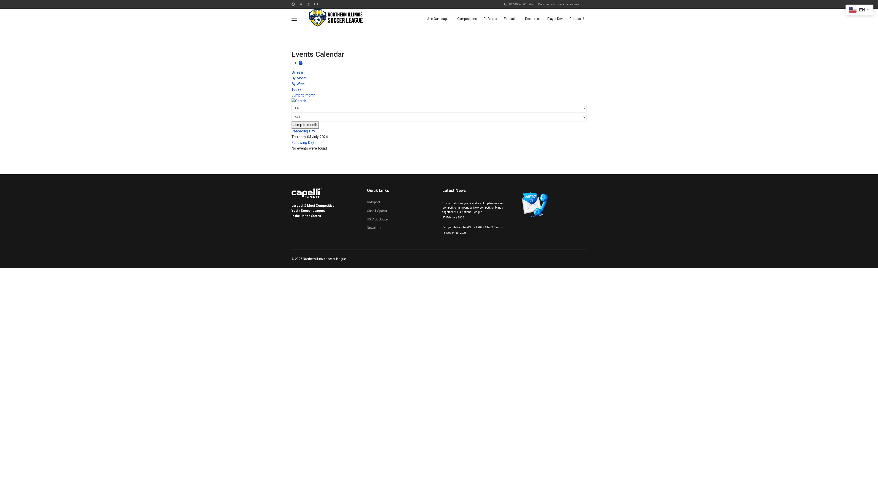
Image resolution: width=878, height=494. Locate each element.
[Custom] (316, 4)
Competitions (467, 19)
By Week (299, 84)
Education (511, 19)
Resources (533, 19)
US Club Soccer (378, 219)
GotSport (373, 202)
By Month (299, 78)
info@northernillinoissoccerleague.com (558, 4)
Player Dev (555, 19)
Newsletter (375, 228)
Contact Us (577, 19)
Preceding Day (303, 131)
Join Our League (438, 19)
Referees (490, 19)
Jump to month (303, 95)
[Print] (300, 63)
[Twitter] (300, 4)
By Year (297, 72)
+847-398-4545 (516, 4)
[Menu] (294, 19)
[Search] (439, 101)
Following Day (303, 142)
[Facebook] (293, 4)
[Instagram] (308, 4)
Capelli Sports (377, 211)
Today (296, 89)
